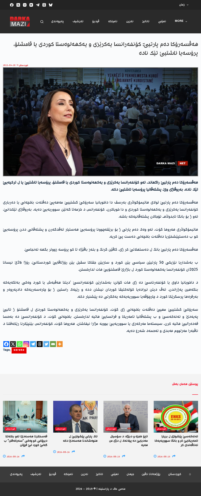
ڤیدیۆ (95, 21)
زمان (182, 5)
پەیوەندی (57, 21)
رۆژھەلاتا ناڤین (151, 474)
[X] (13, 344)
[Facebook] (12, 5)
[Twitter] (46, 344)
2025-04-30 (9, 65)
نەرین (129, 21)
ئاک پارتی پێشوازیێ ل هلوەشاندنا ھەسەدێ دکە (80, 438)
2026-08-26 (12, 457)
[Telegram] (37, 5)
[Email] (53, 344)
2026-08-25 (113, 457)
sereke (19, 350)
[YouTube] (31, 5)
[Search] (41, 21)
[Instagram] (24, 5)
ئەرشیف (78, 21)
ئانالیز (145, 21)
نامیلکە (112, 21)
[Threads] (44, 5)
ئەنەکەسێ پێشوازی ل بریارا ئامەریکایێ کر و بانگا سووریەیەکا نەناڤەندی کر (176, 441)
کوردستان (23, 65)
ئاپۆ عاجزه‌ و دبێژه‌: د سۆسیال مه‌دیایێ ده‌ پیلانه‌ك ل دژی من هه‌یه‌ (128, 441)
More (179, 21)
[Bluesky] (50, 5)
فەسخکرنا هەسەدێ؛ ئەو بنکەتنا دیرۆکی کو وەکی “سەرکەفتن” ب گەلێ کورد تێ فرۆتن (25, 441)
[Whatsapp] (20, 344)
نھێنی (162, 21)
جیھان (130, 474)
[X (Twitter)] (18, 5)
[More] (60, 344)
